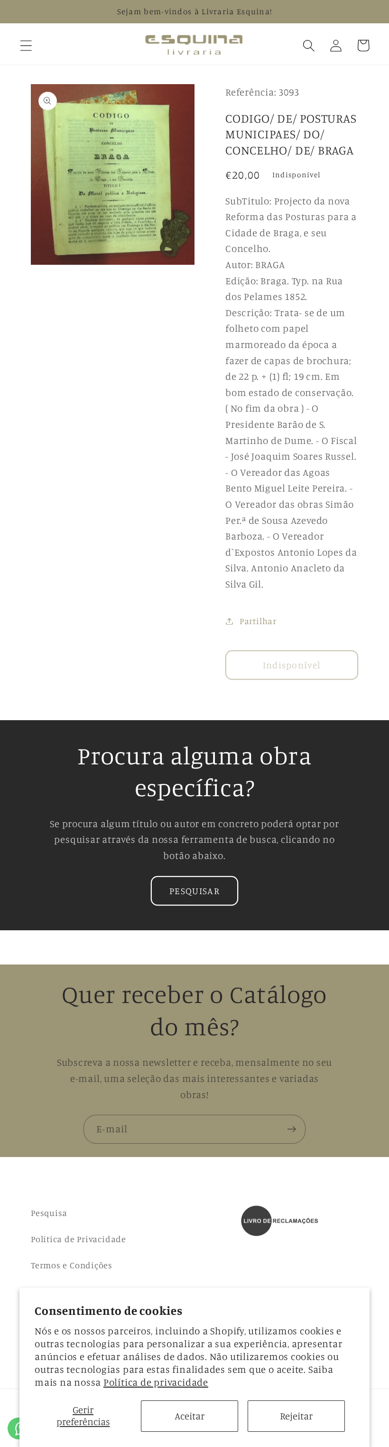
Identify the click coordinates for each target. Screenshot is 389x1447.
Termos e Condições (71, 1265)
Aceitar (189, 1416)
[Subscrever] (291, 1129)
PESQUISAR (194, 891)
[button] (25, 45)
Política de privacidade (155, 1382)
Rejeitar (296, 1416)
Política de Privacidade (78, 1239)
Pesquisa (49, 1212)
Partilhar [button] (258, 621)
